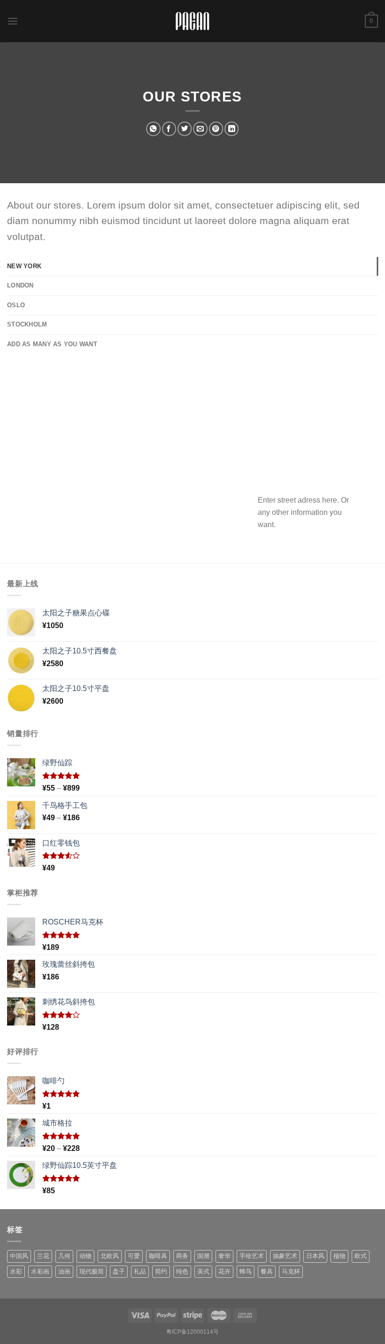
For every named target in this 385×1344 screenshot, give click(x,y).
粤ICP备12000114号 (192, 1331)
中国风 (19, 1255)
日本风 (315, 1255)
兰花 (43, 1255)
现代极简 (91, 1271)
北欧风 (109, 1255)
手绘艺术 (251, 1255)
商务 (182, 1255)
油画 (64, 1271)
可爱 (134, 1255)
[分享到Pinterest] (216, 129)
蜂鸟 (245, 1271)
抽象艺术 (285, 1255)
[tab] (192, 266)
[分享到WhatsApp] (153, 129)
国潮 (203, 1255)
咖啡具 (158, 1255)
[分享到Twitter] (184, 129)
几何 (64, 1255)
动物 (85, 1255)
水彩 (16, 1271)
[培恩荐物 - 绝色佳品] (192, 21)
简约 (161, 1271)
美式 (203, 1271)
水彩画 (40, 1271)
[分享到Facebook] (169, 129)
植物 (339, 1255)
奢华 (224, 1255)
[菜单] (12, 20)
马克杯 (291, 1271)
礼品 (140, 1271)
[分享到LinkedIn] (231, 129)
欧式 (360, 1255)
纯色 (182, 1271)
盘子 (119, 1271)
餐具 (267, 1271)
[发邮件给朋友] (200, 129)
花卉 (224, 1271)
